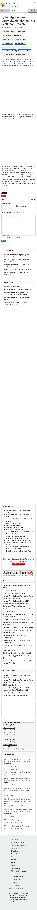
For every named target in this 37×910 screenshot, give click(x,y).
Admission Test (7, 35)
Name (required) (21, 206)
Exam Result (21, 31)
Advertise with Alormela (18, 871)
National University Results (12, 287)
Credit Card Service (17, 851)
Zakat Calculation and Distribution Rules (18, 551)
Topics (13, 857)
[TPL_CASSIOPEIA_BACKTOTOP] (34, 907)
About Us (15, 874)
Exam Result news (25, 47)
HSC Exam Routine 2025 (13, 525)
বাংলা (34, 2)
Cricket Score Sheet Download (15, 536)
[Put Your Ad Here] (18, 573)
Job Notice (14, 840)
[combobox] (19, 11)
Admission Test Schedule (10, 47)
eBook (13, 865)
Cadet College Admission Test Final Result (17, 270)
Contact (15, 882)
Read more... (8, 764)
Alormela (10, 3)
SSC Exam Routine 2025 (13, 523)
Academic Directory (17, 854)
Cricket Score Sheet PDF (13, 549)
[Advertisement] (18, 91)
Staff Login (16, 885)
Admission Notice (8, 43)
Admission (6, 31)
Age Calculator (15, 848)
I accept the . (12, 237)
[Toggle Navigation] (2, 10)
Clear (8, 241)
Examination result (8, 39)
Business (14, 859)
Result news (17, 35)
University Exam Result (9, 51)
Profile (13, 862)
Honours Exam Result (24, 51)
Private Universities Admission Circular (18, 540)
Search (33, 10)
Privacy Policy (17, 879)
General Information (17, 842)
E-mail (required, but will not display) (12, 212)
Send (3, 241)
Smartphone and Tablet (18, 845)
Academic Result (20, 43)
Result (13, 31)
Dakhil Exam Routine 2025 (14, 527)
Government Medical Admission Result (14, 54)
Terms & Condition (18, 877)
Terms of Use (15, 237)
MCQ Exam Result (21, 39)
